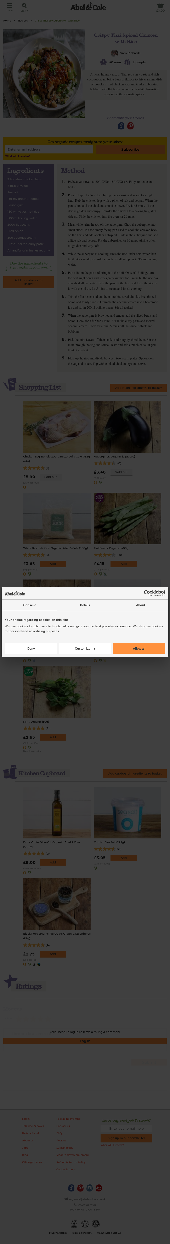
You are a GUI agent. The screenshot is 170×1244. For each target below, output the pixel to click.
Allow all (139, 648)
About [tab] (140, 605)
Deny (31, 648)
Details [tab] (85, 605)
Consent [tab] (29, 605)
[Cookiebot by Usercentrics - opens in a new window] (147, 593)
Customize (82, 648)
